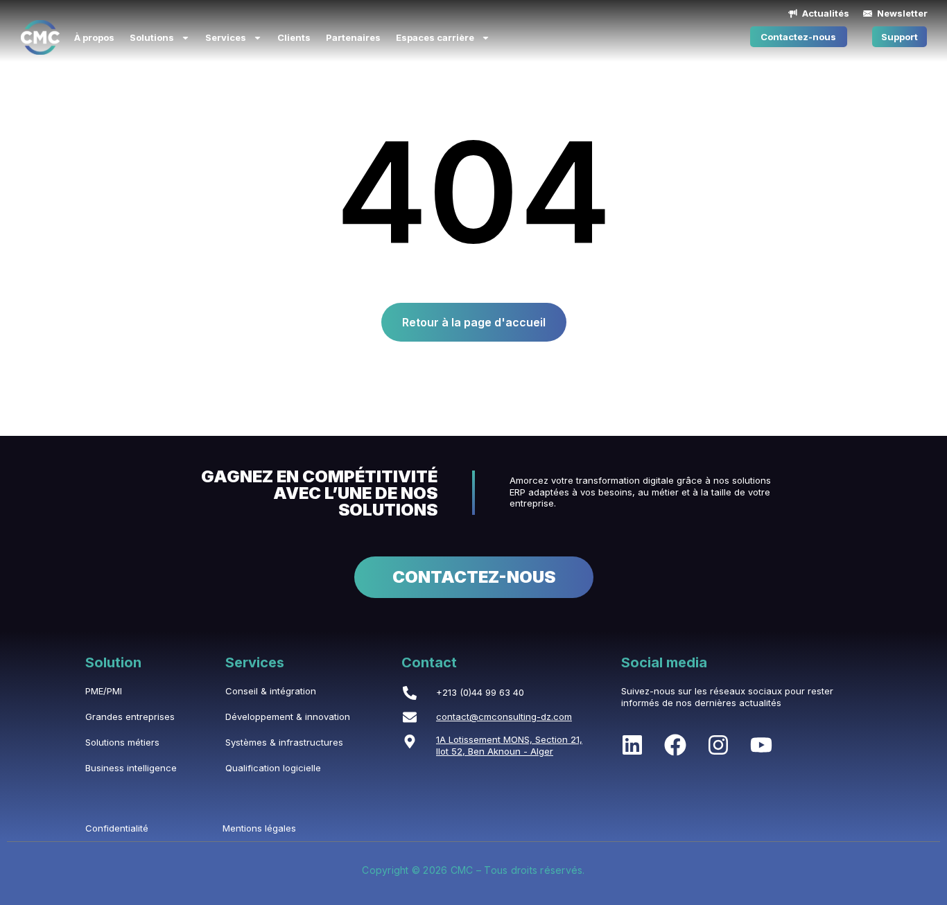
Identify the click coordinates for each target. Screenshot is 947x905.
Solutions (152, 37)
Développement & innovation (287, 716)
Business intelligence (131, 767)
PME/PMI (103, 690)
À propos (94, 37)
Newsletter (902, 13)
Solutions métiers (122, 742)
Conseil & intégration (270, 690)
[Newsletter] (867, 13)
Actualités (825, 13)
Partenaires (353, 37)
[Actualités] (792, 13)
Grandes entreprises (130, 716)
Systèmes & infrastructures (284, 742)
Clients (294, 37)
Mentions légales (259, 828)
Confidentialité (116, 828)
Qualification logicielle (273, 767)
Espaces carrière (435, 37)
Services (225, 37)
